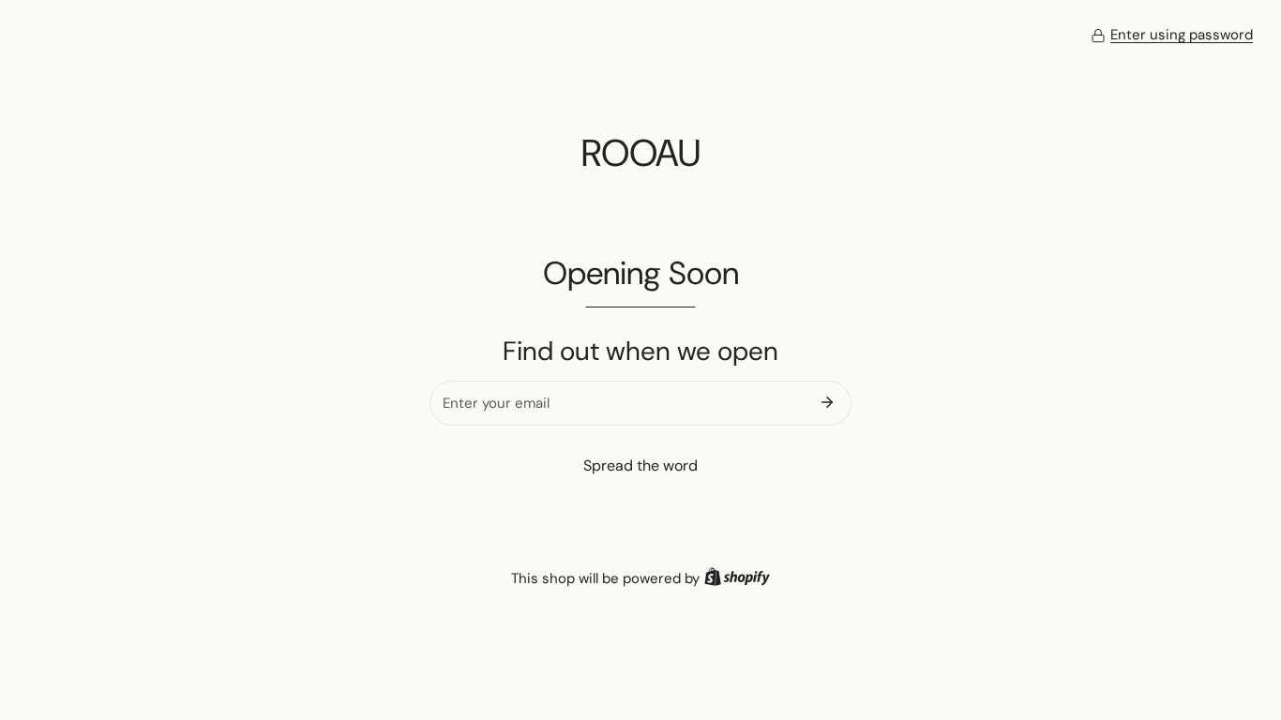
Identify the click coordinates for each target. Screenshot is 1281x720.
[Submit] (827, 402)
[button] (1171, 35)
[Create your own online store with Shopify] (737, 578)
